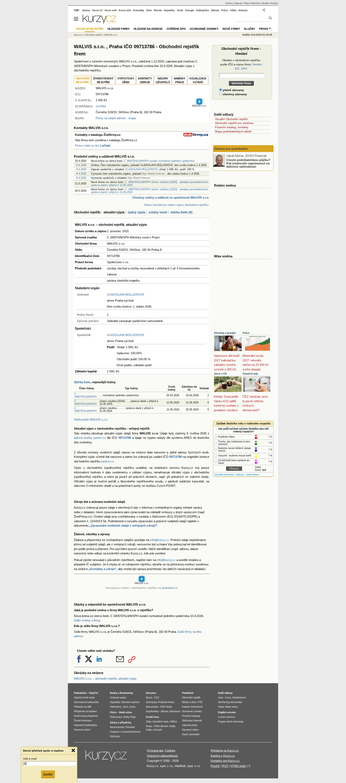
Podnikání (187, 693)
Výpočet (93, 693)
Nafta (172, 726)
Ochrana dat (155, 750)
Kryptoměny (152, 711)
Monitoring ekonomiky (230, 702)
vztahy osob (158, 212)
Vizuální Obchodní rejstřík (231, 119)
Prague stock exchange (231, 721)
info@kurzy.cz (159, 540)
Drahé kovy (152, 717)
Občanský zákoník (192, 720)
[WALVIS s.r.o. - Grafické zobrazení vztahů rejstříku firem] (199, 106)
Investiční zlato (161, 721)
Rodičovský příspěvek (86, 716)
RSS (225, 766)
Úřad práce (116, 717)
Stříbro (173, 721)
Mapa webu (231, 706)
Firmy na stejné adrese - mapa (116, 118)
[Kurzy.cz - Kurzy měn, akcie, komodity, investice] (99, 22)
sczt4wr (101, 106)
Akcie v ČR (220, 373)
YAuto (246, 3)
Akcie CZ (97, 10)
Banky (113, 693)
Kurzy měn (125, 10)
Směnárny (115, 706)
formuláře (194, 734)
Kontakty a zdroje (102, 569)
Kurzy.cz (78, 35)
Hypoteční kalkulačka (85, 725)
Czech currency (226, 717)
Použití (215, 766)
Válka (233, 10)
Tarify (180, 10)
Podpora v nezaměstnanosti (125, 731)
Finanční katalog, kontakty (231, 127)
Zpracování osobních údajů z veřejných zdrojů (123, 525)
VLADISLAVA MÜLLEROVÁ (141, 169)
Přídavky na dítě (82, 706)
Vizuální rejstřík (90, 28)
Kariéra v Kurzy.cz (223, 755)
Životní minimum (83, 720)
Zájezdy (238, 3)
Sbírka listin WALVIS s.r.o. (91, 419)
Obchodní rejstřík (93, 35)
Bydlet (266, 3)
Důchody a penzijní (224, 333)
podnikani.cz (170, 587)
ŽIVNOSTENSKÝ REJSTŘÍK (103, 80)
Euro (125, 706)
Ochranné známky (204, 28)
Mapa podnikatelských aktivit (233, 131)
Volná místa (125, 712)
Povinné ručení (82, 729)
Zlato (149, 10)
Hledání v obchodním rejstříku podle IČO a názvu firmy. (241, 64)
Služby (249, 28)
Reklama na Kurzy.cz (225, 750)
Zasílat (47, 774)
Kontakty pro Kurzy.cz (225, 760)
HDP (162, 706)
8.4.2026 (81, 165)
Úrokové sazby (118, 697)
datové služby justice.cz (90, 437)
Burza (149, 697)
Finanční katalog (191, 716)
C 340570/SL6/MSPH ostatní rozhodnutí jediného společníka (159, 160)
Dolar (133, 706)
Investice (151, 693)
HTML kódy (238, 766)
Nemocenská (117, 727)
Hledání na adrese (148, 28)
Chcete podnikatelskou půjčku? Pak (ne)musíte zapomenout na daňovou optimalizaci (248, 163)
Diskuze (243, 10)
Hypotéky (169, 10)
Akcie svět (111, 10)
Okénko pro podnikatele (231, 148)
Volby (221, 706)
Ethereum (175, 711)
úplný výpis (136, 212)
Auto (220, 697)
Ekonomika (152, 706)
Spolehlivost (239, 697)
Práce (246, 333)
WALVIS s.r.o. (111, 35)
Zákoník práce (189, 725)
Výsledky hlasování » (224, 474)
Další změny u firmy (87, 620)
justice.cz (107, 461)
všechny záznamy (234, 94)
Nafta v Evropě (154, 729)
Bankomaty (126, 693)
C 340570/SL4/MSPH (85, 409)
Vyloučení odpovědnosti (162, 755)
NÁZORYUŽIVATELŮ (163, 80)
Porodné (130, 727)
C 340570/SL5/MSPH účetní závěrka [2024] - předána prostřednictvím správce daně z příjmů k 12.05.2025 (149, 183)
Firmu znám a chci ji (92, 145)
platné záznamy (233, 90)
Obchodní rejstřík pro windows (234, 123)
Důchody (115, 736)
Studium (274, 3)
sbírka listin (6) (181, 212)
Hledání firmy (119, 28)
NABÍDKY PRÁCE (179, 80)
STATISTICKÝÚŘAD (125, 80)
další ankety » (253, 474)
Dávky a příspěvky (120, 722)
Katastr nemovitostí (192, 706)
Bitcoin (158, 10)
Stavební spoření (130, 702)
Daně (185, 734)
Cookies (170, 750)
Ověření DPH (176, 28)
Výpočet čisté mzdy (84, 697)
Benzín (164, 726)
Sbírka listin (82, 382)
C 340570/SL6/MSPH (85, 395)
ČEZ (156, 697)
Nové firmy (231, 28)
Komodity (138, 10)
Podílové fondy (166, 702)
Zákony (215, 10)
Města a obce (189, 702)
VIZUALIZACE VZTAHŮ (197, 80)
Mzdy (126, 717)
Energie (189, 10)
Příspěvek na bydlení (85, 711)
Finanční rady (250, 373)
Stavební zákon (190, 729)
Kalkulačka (202, 10)
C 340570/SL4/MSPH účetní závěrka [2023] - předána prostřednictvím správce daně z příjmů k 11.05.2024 (149, 191)
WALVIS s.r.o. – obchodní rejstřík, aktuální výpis (105, 678)
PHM (156, 726)
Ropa (149, 726)
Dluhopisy (151, 702)
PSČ (200, 702)
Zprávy (86, 10)
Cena (228, 697)
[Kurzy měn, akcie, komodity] (106, 757)
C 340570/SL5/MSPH (85, 402)
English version (227, 712)
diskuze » (241, 474)
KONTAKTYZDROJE (145, 80)
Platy (133, 717)
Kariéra (228, 3)
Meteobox (256, 3)
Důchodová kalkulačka (86, 702)
